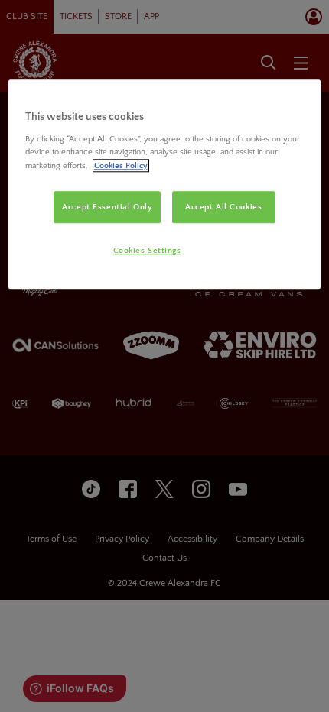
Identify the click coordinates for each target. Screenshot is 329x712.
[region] (164, 184)
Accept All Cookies (223, 207)
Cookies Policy (121, 165)
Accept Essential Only (107, 207)
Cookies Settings (147, 250)
